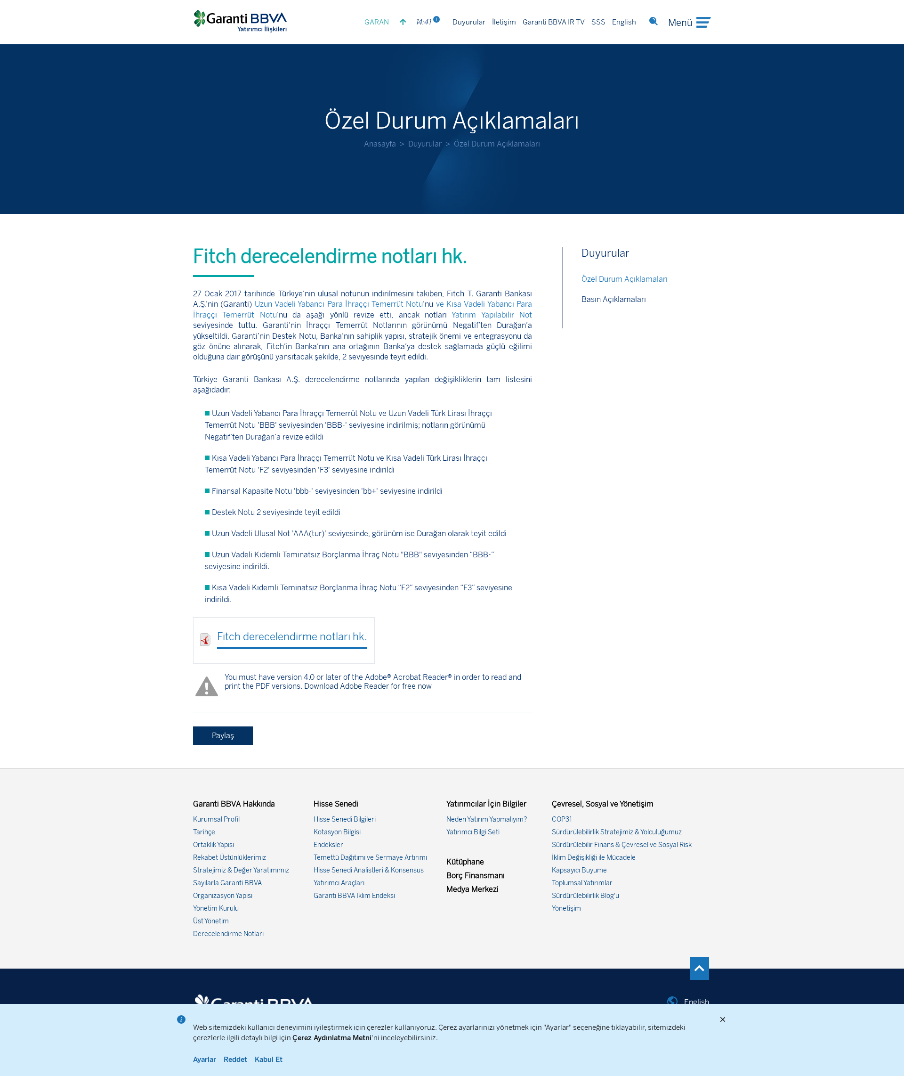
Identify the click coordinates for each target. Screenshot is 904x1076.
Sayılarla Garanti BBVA (227, 883)
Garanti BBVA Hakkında (234, 803)
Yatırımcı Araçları (339, 883)
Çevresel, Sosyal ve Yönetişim (603, 803)
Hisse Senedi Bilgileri (345, 819)
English (624, 22)
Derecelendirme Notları (228, 934)
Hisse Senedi (336, 803)
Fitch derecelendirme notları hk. (292, 636)
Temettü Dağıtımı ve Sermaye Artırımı (370, 858)
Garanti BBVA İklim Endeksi (354, 896)
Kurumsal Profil (216, 819)
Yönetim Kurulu (216, 909)
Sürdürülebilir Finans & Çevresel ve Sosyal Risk (622, 845)
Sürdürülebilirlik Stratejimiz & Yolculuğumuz (617, 832)
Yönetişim (566, 909)
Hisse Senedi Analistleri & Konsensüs (369, 870)
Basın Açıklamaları (613, 299)
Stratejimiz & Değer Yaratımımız (241, 870)
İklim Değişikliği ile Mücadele (594, 858)
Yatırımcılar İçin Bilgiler (486, 803)
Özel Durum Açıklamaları (624, 279)
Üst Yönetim (211, 921)
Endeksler (328, 845)
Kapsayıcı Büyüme (579, 870)
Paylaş (223, 735)
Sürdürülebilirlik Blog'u (585, 896)
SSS (598, 22)
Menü (680, 22)
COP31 (562, 819)
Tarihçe (204, 832)
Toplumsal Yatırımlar (582, 883)
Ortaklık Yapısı (213, 845)
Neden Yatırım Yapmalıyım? (486, 819)
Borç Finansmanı (475, 875)
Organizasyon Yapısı (222, 896)
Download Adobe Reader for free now (367, 686)
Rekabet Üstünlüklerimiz (229, 858)
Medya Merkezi (472, 889)
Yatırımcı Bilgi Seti (473, 832)
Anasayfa (380, 143)
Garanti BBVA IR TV (554, 22)
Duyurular (468, 22)
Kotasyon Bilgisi (337, 832)
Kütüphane (465, 861)
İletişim (504, 22)
